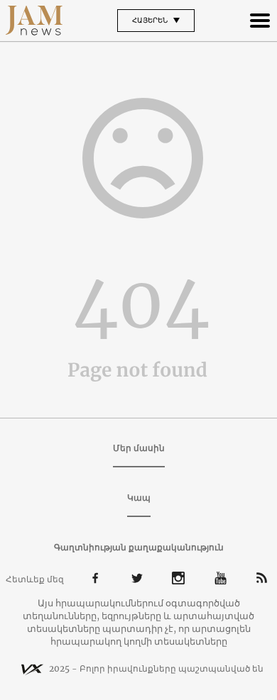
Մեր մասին (139, 448)
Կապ (139, 497)
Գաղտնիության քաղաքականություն (139, 547)
